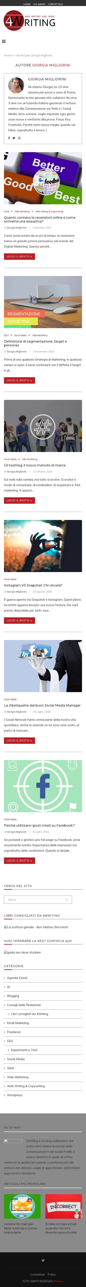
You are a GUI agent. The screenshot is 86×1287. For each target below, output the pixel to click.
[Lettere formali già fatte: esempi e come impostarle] (22, 1206)
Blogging (13, 996)
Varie (6, 211)
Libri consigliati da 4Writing (29, 1014)
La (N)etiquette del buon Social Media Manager (42, 705)
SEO (6, 335)
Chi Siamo (39, 4)
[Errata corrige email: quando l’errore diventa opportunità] (63, 1206)
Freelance (14, 1032)
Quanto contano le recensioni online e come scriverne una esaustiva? (39, 219)
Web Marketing (22, 211)
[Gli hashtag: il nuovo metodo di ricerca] (43, 426)
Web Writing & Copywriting (49, 211)
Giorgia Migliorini (47, 79)
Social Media (20, 335)
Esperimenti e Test (24, 1050)
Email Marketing (18, 1023)
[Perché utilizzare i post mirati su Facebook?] (43, 786)
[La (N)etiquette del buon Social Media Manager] (43, 666)
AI (8, 987)
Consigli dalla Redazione (24, 1005)
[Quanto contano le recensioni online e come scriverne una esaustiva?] (43, 178)
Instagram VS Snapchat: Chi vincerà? (33, 585)
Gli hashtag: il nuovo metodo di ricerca (35, 465)
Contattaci (55, 4)
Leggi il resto (18, 256)
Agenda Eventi (17, 978)
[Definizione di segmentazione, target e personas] (43, 302)
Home (26, 4)
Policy (52, 1274)
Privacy (58, 1281)
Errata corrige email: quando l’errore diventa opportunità (61, 1228)
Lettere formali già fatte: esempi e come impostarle (20, 1228)
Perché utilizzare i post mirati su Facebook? (39, 825)
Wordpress (15, 1095)
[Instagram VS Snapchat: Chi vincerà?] (43, 546)
